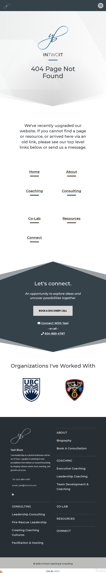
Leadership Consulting (28, 514)
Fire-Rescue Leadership (29, 522)
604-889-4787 (55, 333)
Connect (34, 238)
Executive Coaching (71, 468)
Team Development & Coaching (72, 487)
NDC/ (57, 571)
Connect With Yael (54, 323)
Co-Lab (34, 218)
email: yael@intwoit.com (24, 485)
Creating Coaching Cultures (25, 533)
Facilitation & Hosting (27, 542)
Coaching (34, 191)
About (71, 172)
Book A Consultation (72, 448)
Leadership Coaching (72, 476)
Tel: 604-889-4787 (21, 479)
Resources (71, 218)
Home (34, 172)
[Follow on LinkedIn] (13, 494)
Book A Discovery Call (53, 310)
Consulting (71, 191)
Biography (64, 440)
